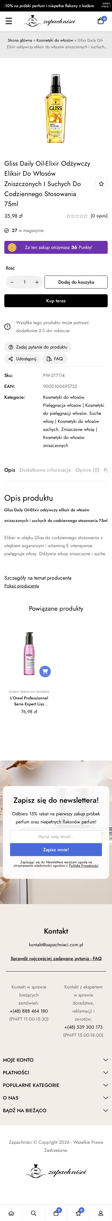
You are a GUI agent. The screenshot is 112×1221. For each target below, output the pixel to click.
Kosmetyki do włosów (54, 40)
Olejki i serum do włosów (29, 692)
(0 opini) (99, 215)
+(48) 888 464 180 (29, 1011)
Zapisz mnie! (56, 849)
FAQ (58, 358)
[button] (45, 671)
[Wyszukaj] (33, 1213)
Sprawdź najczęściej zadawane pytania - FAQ (56, 958)
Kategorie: (14, 397)
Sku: (8, 375)
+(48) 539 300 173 (83, 1027)
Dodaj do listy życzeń (101, 183)
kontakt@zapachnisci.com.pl (56, 944)
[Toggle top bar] (106, 5)
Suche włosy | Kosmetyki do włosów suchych (72, 421)
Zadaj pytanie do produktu (41, 347)
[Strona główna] (11, 1213)
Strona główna (20, 40)
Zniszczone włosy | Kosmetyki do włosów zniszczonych (70, 437)
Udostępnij (26, 358)
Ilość (10, 268)
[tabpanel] (56, 529)
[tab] (9, 470)
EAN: (9, 386)
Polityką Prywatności (84, 865)
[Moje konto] (101, 1213)
